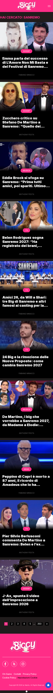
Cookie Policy (9, 677)
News (26, 469)
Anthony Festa (26, 135)
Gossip (26, 51)
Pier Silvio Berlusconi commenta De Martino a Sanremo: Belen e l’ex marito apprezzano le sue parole (25, 540)
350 (39, 623)
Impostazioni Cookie (27, 677)
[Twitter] (12, 662)
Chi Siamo (7, 674)
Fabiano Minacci (26, 75)
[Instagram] (21, 662)
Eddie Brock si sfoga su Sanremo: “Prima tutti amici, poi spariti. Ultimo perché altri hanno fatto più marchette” (24, 182)
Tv (26, 230)
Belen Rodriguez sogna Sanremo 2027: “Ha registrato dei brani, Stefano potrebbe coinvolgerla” (22, 241)
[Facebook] (3, 662)
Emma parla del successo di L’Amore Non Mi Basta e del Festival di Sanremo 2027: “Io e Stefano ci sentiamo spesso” (25, 62)
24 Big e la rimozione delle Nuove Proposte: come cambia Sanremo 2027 (25, 361)
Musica (26, 170)
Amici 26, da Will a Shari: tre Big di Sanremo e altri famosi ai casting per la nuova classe (24, 301)
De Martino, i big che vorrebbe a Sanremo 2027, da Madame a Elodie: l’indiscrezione (25, 421)
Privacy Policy (30, 674)
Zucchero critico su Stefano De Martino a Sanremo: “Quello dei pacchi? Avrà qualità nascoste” (21, 122)
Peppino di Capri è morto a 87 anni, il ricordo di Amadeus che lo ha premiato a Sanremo (26, 480)
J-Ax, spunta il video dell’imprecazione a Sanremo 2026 (20, 600)
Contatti (17, 674)
